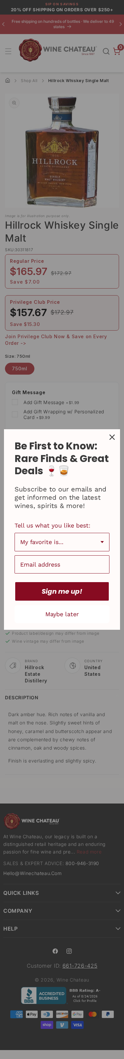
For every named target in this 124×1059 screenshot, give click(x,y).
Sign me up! (62, 591)
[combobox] (62, 542)
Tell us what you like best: (52, 525)
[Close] (112, 437)
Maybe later (62, 614)
